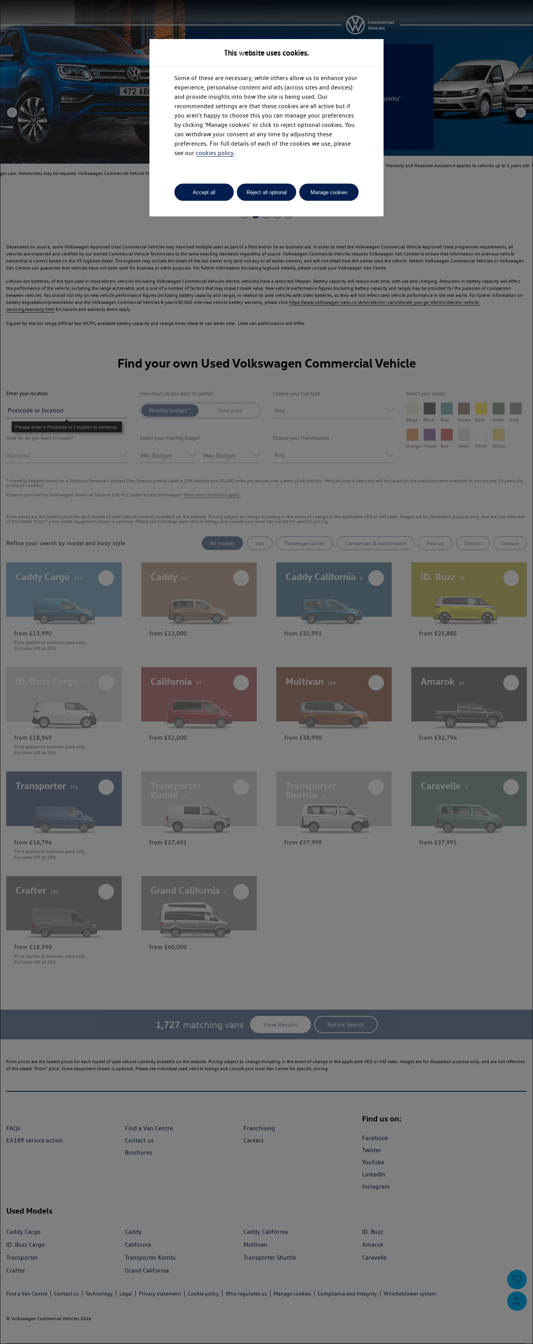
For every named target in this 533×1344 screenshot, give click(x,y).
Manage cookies (329, 192)
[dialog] (266, 672)
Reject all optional (267, 192)
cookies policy (214, 153)
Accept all (204, 192)
